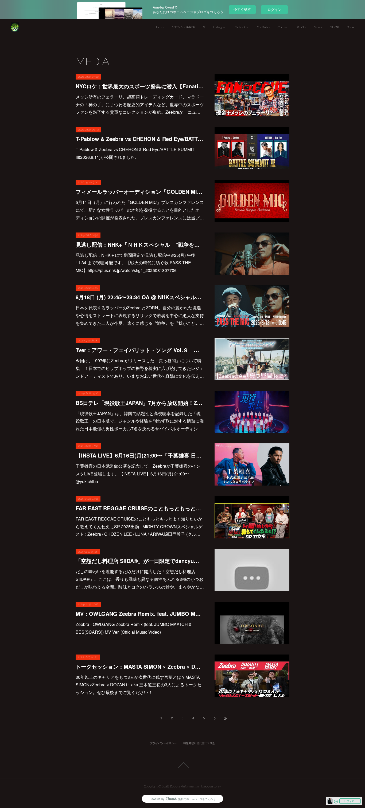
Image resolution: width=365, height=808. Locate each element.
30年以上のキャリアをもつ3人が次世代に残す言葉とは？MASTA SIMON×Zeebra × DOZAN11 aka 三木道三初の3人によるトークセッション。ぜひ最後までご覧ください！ (138, 685)
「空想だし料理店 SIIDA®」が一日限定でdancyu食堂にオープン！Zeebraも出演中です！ (140, 561)
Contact (283, 27)
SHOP (334, 27)
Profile (301, 27)
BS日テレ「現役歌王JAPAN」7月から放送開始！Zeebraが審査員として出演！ (140, 403)
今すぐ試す (242, 9)
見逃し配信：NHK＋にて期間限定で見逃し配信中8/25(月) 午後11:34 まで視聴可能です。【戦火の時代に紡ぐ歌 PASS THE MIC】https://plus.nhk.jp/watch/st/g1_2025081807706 (135, 263)
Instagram (220, 27)
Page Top (182, 765)
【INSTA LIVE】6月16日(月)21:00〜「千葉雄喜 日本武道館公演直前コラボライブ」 (140, 455)
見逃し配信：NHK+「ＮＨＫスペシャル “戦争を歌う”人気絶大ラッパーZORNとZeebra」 (140, 244)
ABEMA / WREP (183, 27)
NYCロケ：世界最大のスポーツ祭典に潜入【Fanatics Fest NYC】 (140, 86)
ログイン (274, 9)
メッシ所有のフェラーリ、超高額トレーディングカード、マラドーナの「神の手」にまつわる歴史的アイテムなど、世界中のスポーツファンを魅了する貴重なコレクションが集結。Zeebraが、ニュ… (140, 104)
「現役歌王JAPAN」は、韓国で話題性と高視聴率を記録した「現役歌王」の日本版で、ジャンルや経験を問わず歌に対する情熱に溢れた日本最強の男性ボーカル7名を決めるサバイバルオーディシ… (140, 421)
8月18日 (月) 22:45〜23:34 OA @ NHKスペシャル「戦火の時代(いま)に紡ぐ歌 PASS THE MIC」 (140, 297)
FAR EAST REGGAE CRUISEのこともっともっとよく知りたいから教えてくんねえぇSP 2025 (140, 508)
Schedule (242, 27)
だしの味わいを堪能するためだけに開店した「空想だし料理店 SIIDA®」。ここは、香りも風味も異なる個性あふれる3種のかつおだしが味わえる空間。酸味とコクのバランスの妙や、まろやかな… (140, 579)
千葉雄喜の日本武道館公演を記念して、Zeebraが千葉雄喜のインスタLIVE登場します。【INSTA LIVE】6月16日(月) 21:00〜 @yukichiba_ (138, 473)
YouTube (263, 27)
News (318, 27)
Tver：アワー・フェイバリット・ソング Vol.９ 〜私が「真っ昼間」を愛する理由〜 (140, 350)
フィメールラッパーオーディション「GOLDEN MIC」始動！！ (140, 191)
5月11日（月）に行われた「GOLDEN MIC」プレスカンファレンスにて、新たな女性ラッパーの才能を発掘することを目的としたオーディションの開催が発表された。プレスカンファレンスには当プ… (140, 210)
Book (350, 27)
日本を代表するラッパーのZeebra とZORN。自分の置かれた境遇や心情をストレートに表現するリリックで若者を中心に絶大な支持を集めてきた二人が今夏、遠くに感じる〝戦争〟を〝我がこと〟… (140, 315)
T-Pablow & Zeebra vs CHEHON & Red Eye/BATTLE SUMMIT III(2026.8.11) (140, 139)
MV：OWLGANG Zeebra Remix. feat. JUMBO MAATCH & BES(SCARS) (140, 613)
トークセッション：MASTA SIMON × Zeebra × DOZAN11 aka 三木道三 (140, 666)
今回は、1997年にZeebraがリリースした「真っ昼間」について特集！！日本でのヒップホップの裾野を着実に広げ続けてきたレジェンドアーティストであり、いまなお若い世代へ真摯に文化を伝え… (140, 368)
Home (159, 27)
